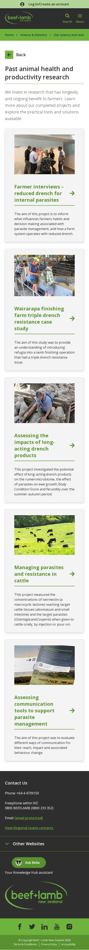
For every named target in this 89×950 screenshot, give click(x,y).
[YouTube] (57, 927)
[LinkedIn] (44, 927)
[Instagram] (69, 927)
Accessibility (68, 944)
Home (9, 35)
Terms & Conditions (25, 944)
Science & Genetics (33, 35)
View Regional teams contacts (29, 828)
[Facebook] (20, 927)
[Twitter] (32, 927)
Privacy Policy (49, 944)
